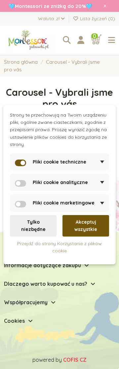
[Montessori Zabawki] (30, 40)
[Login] (81, 40)
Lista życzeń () (97, 18)
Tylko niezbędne (33, 225)
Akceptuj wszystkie (85, 225)
